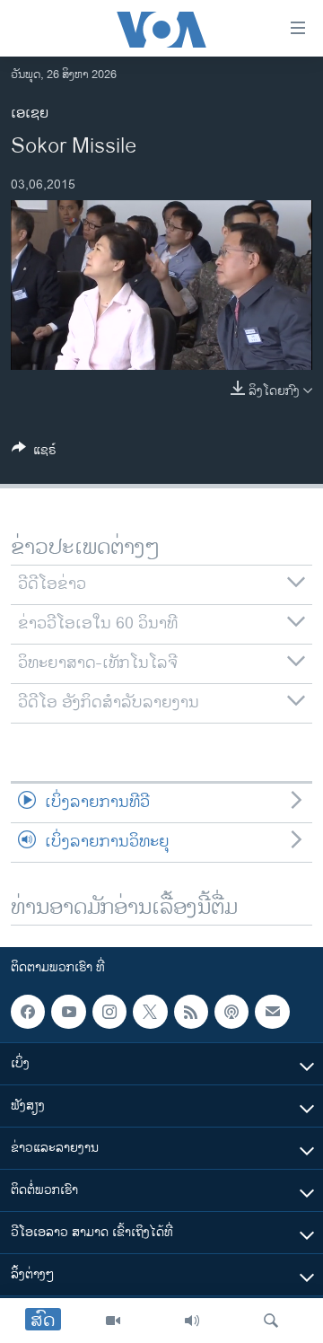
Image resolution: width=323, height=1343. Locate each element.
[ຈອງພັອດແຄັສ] (272, 1012)
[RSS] (191, 1012)
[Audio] (192, 1320)
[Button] (34, 453)
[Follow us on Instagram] (109, 1012)
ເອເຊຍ (29, 113)
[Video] (113, 1320)
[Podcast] (231, 1012)
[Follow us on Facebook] (28, 1012)
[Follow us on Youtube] (68, 1012)
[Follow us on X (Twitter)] (150, 1012)
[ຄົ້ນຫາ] (271, 1320)
